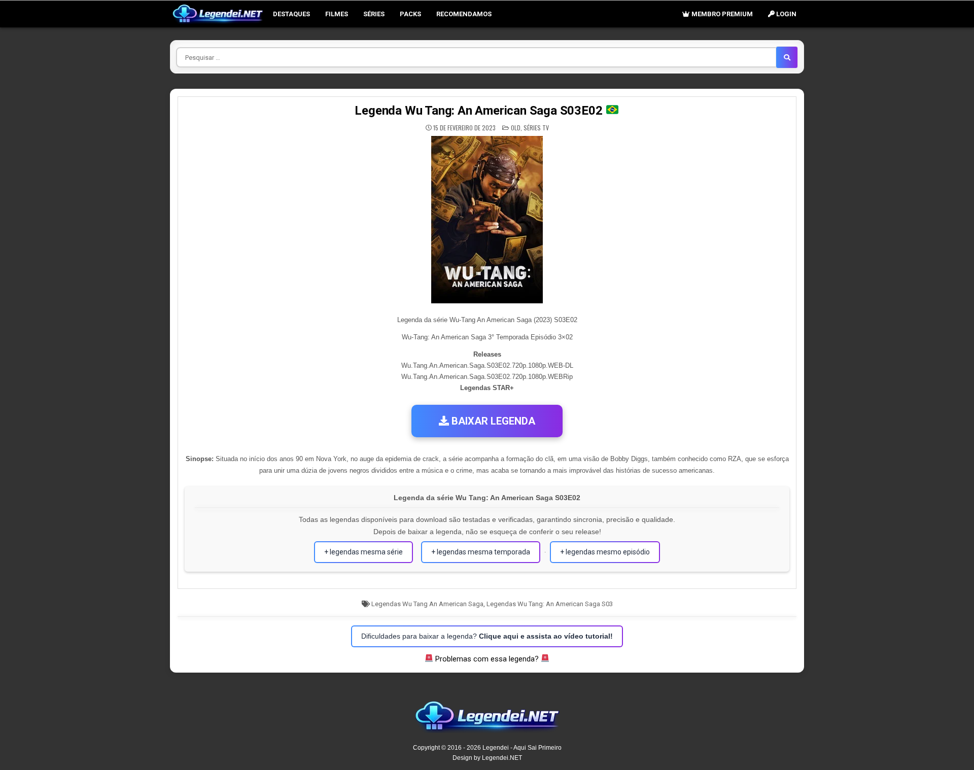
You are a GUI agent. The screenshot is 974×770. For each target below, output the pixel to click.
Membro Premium (721, 14)
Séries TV (536, 127)
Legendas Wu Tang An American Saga (427, 604)
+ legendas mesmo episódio (605, 552)
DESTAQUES (291, 14)
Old (515, 127)
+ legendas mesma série (363, 552)
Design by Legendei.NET (487, 757)
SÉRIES (374, 14)
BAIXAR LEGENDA (492, 421)
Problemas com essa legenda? (487, 658)
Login (785, 14)
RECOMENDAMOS (464, 14)
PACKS (410, 14)
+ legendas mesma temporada (480, 552)
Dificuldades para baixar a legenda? (487, 636)
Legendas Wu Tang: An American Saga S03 (549, 604)
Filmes (336, 14)
